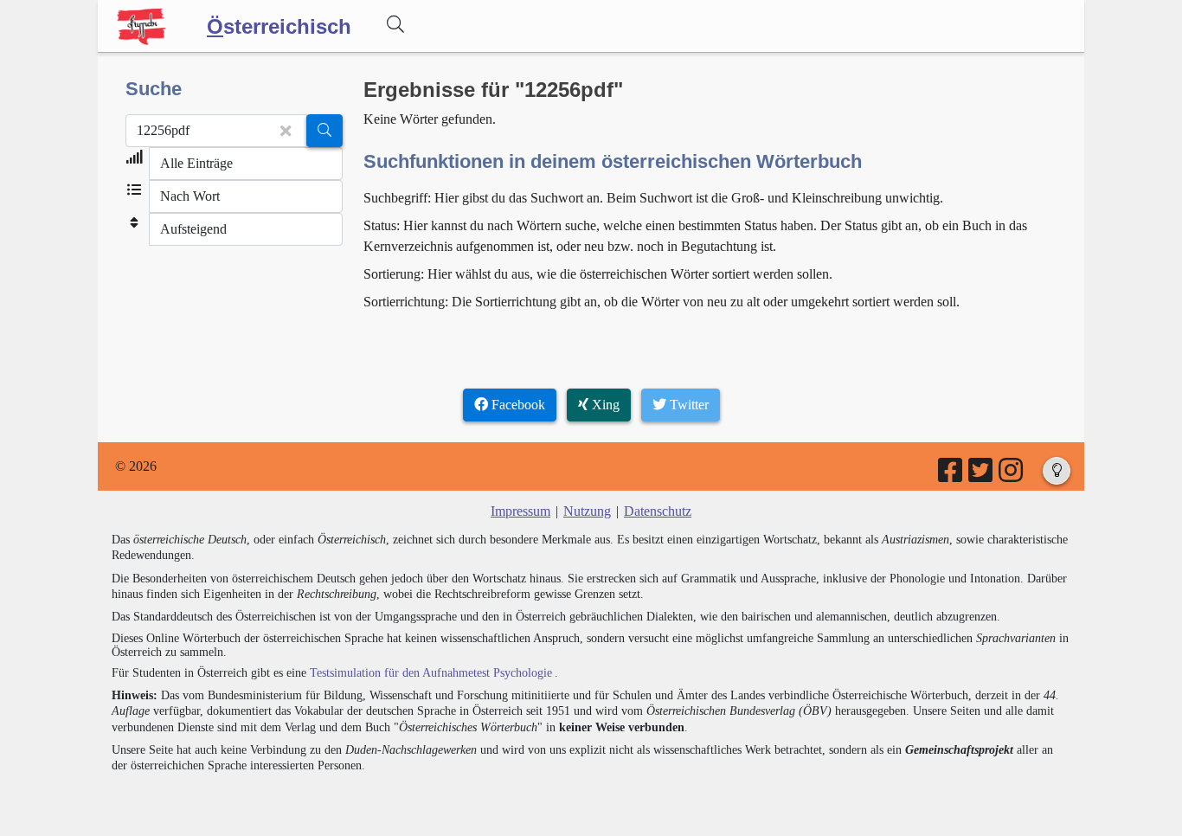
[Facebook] (951, 475)
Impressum (520, 511)
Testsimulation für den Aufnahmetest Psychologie (431, 672)
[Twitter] (981, 475)
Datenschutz (657, 511)
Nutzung (587, 511)
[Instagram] (1012, 475)
